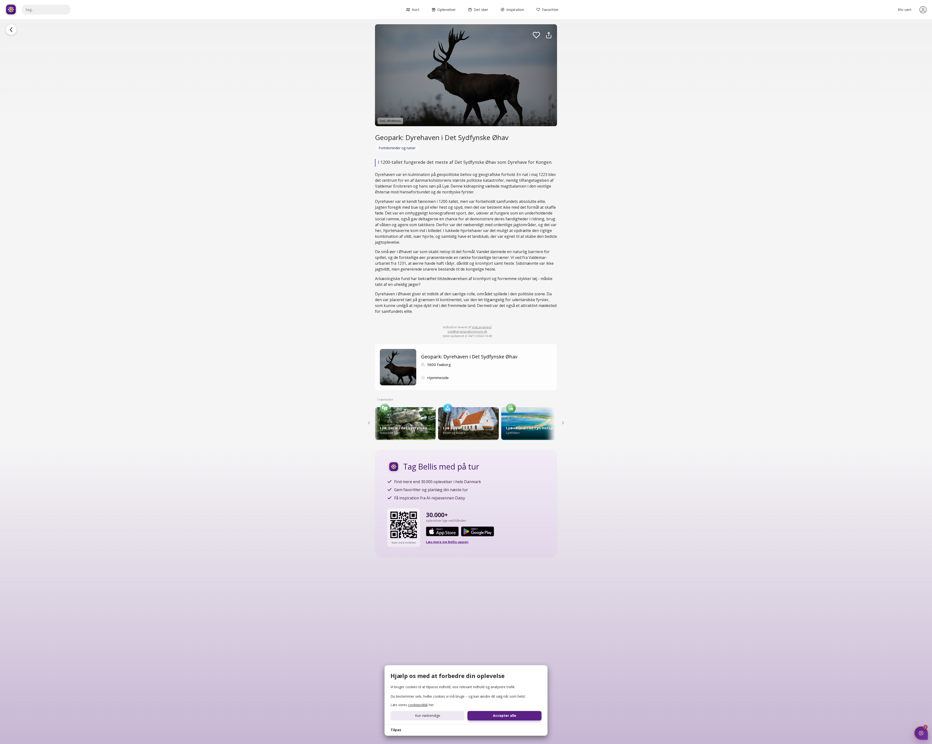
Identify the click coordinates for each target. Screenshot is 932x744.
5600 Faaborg (439, 364)
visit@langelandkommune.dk (467, 332)
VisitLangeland (481, 327)
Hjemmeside (438, 377)
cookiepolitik (418, 705)
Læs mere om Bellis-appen (447, 542)
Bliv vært (905, 9)
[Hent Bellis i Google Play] (477, 531)
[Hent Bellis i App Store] (442, 531)
